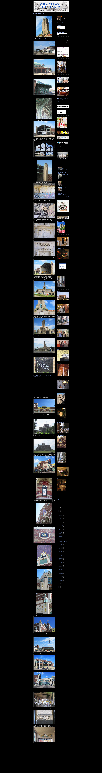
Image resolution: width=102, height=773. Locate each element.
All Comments (60, 28)
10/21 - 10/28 (61, 529)
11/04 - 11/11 (61, 526)
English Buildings (61, 186)
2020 (59, 503)
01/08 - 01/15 (61, 580)
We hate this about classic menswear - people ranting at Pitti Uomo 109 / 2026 (65, 168)
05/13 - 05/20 (61, 558)
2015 (59, 510)
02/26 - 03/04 (61, 570)
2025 (59, 496)
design (60, 266)
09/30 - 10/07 (61, 533)
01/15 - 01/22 (61, 579)
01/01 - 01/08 (61, 581)
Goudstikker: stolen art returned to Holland (65, 175)
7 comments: (36, 376)
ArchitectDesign (62, 264)
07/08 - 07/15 (61, 550)
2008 (59, 587)
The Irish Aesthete (61, 193)
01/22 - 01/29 (61, 577)
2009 (59, 586)
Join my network (63, 268)
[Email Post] (39, 376)
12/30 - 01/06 (61, 515)
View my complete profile (61, 22)
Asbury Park (42, 377)
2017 (59, 507)
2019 (59, 504)
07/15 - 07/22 (61, 548)
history (46, 377)
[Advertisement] (44, 387)
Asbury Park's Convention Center (42, 38)
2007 (59, 589)
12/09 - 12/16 (61, 519)
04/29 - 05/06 (61, 561)
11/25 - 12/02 (61, 522)
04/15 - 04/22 (61, 562)
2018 (59, 506)
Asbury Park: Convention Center (40, 397)
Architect (38, 377)
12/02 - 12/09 (61, 521)
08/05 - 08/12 (61, 544)
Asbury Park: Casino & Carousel (40, 15)
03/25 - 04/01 (61, 565)
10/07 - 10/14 (61, 532)
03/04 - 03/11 (61, 569)
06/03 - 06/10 (61, 554)
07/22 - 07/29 (61, 547)
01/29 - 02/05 (61, 576)
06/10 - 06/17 (61, 552)
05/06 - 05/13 (61, 559)
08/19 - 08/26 (61, 537)
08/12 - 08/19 (61, 543)
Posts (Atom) (40, 767)
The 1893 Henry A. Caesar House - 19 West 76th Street (65, 182)
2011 (59, 583)
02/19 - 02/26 (61, 572)
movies (63, 266)
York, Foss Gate (64, 187)
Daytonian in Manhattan (62, 180)
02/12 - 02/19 (61, 573)
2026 (59, 495)
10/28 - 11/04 (61, 528)
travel (49, 377)
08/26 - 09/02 (61, 536)
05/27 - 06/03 (61, 555)
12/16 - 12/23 (61, 518)
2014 (59, 511)
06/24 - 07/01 (61, 551)
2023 (59, 499)
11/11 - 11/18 (61, 525)
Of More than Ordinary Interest (62, 194)
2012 (59, 514)
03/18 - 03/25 (61, 566)
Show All (67, 196)
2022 (59, 500)
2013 (59, 513)
